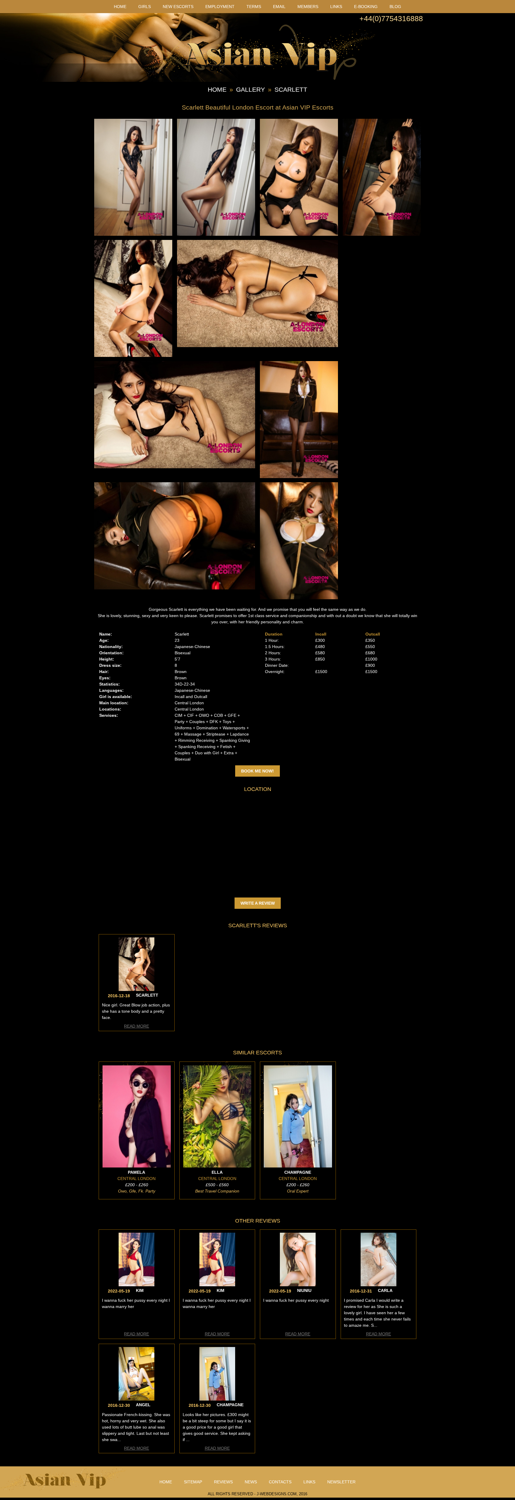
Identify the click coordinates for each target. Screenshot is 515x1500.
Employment (220, 6)
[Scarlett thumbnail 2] (216, 234)
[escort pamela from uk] (137, 1166)
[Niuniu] (298, 1284)
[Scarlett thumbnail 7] (174, 466)
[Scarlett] (136, 989)
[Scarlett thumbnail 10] (299, 597)
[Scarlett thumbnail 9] (174, 588)
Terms (253, 6)
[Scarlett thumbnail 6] (257, 345)
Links (336, 6)
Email (279, 6)
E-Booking (366, 6)
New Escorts (178, 6)
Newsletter (341, 1481)
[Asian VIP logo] (257, 78)
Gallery (250, 89)
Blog (395, 6)
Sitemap (193, 1481)
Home (120, 6)
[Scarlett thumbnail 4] (382, 234)
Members (307, 6)
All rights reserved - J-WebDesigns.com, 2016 (257, 1494)
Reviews (223, 1481)
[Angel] (136, 1399)
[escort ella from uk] (217, 1166)
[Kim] (136, 1284)
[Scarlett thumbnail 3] (299, 234)
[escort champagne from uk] (298, 1166)
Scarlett (290, 89)
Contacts (280, 1481)
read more (136, 1026)
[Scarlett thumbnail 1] (133, 234)
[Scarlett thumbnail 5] (133, 355)
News (251, 1481)
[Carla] (378, 1284)
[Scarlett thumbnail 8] (299, 476)
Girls (144, 6)
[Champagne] (217, 1399)
